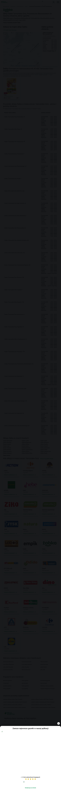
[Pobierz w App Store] (30, 783)
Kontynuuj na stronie (30, 788)
